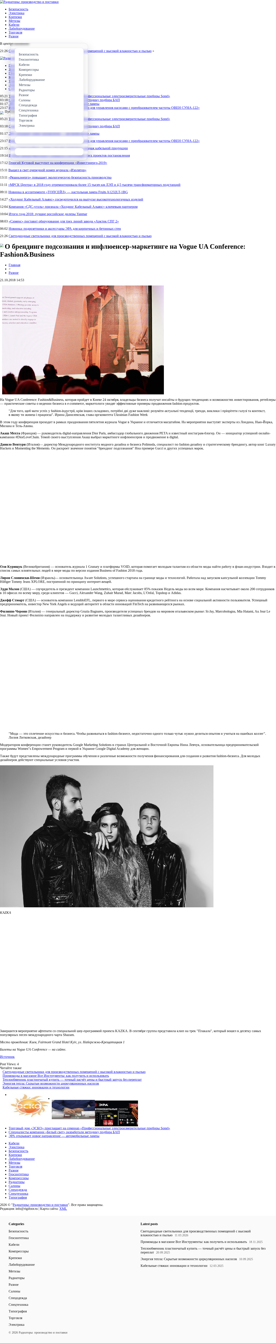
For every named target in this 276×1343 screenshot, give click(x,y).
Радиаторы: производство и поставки (40, 1205)
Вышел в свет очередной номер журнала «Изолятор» (47, 170)
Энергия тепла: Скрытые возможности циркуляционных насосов (51, 1083)
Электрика (16, 13)
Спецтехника (18, 1193)
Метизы (14, 21)
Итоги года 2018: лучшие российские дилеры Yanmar (48, 214)
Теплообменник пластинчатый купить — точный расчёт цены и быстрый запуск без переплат (72, 1079)
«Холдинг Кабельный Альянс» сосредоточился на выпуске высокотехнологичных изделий (76, 199)
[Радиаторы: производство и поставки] (29, 2)
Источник (7, 1057)
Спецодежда (18, 1190)
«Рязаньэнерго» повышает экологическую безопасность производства (59, 177)
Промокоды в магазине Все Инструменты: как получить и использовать (56, 1075)
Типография (18, 1197)
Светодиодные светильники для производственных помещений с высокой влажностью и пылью (80, 236)
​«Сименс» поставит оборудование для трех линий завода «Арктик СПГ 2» (64, 221)
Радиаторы (17, 1182)
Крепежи (15, 17)
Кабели (14, 24)
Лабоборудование (22, 28)
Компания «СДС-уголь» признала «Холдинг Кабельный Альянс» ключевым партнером (73, 206)
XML (63, 1208)
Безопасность (18, 9)
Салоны (14, 1186)
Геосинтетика (19, 1174)
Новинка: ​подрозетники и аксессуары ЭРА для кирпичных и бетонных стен (65, 228)
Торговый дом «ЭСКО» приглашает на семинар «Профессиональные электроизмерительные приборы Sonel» (89, 96)
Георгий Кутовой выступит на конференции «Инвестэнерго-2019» (58, 163)
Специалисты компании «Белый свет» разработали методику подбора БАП (64, 1132)
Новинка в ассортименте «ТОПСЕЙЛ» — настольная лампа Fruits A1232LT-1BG (68, 192)
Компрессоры (19, 1178)
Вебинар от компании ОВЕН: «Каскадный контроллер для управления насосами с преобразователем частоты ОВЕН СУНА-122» (104, 108)
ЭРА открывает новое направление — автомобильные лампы (54, 1136)
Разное (14, 36)
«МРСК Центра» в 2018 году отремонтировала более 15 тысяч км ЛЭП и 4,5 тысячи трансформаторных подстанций (94, 185)
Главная (14, 265)
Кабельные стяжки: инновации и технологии (36, 1087)
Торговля (15, 32)
